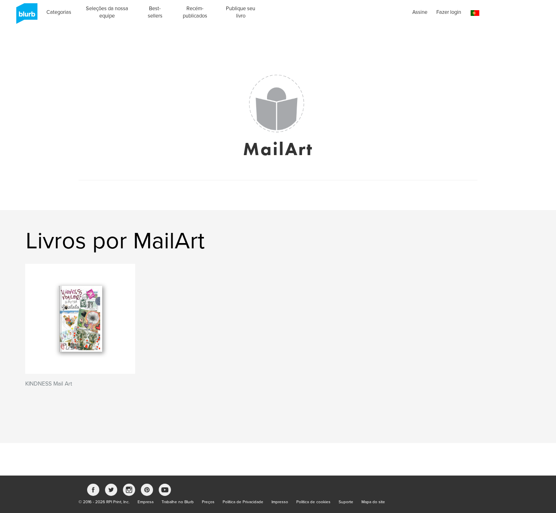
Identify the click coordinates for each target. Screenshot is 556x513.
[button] (475, 13)
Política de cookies (313, 502)
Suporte (346, 502)
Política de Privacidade (243, 502)
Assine (419, 12)
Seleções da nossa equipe (107, 12)
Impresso (279, 502)
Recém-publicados (195, 12)
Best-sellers (155, 12)
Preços (208, 502)
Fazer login (448, 12)
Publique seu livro (240, 12)
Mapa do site (373, 502)
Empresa (145, 502)
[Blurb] (24, 16)
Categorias (58, 12)
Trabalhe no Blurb (178, 502)
